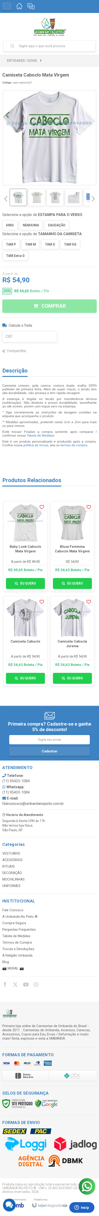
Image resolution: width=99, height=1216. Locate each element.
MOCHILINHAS (13, 879)
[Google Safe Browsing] (46, 1103)
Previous (5, 198)
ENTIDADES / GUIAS (22, 60)
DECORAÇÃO (12, 873)
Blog (5, 962)
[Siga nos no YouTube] (25, 985)
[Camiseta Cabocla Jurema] (72, 641)
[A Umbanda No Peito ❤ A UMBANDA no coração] (49, 26)
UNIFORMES (11, 886)
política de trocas (35, 445)
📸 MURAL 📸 (13, 968)
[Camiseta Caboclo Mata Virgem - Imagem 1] (18, 197)
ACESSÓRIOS (12, 860)
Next (93, 197)
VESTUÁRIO (11, 853)
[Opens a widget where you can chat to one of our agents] (81, 1208)
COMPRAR (53, 306)
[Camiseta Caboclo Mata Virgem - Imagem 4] (73, 197)
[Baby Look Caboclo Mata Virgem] (25, 546)
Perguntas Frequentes (19, 929)
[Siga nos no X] (15, 985)
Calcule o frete (20, 325)
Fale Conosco (12, 910)
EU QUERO (28, 583)
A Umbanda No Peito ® (20, 916)
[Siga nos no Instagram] (35, 985)
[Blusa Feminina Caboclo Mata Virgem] (72, 546)
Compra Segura (14, 923)
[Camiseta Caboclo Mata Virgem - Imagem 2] (36, 197)
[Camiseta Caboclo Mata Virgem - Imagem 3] (55, 197)
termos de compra (74, 445)
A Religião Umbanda (17, 955)
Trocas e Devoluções (18, 949)
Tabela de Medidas (40, 435)
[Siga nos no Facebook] (4, 985)
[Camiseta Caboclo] (25, 641)
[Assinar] (49, 751)
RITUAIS (8, 866)
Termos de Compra (17, 942)
